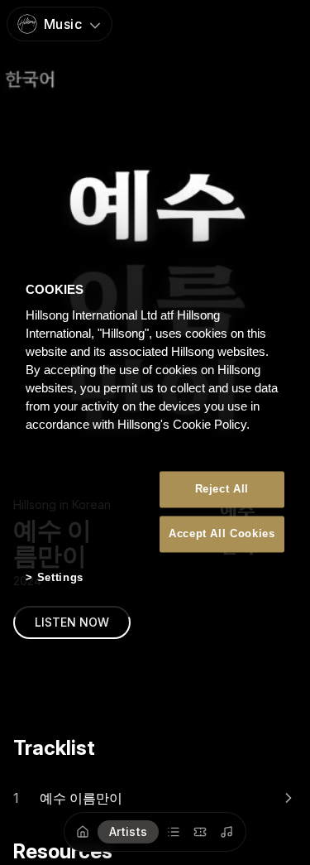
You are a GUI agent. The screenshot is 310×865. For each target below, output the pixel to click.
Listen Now (72, 622)
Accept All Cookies (222, 534)
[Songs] (227, 831)
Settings (60, 578)
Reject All (222, 489)
